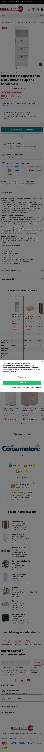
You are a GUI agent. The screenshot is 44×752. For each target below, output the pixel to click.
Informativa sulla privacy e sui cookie (26, 388)
